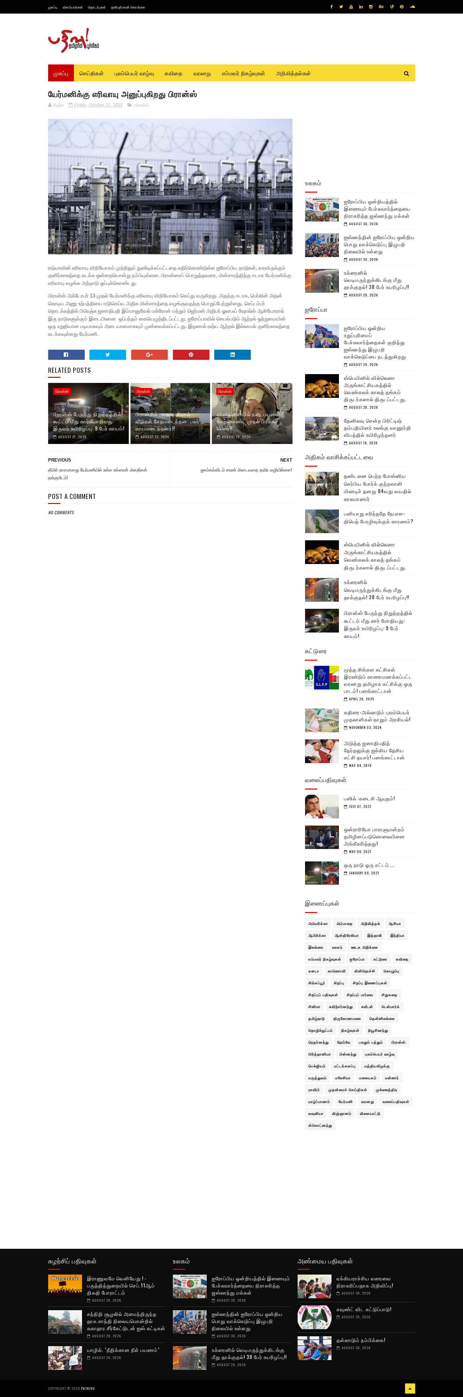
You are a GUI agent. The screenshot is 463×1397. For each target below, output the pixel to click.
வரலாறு (202, 73)
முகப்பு (53, 6)
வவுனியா (316, 1113)
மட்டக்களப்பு (345, 1065)
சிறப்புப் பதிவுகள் (323, 994)
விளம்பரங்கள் (73, 6)
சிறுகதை (390, 994)
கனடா (313, 970)
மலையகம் (368, 1077)
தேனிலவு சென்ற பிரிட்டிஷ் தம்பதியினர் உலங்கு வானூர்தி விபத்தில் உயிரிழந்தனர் (377, 427)
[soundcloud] (412, 7)
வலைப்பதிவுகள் (396, 1101)
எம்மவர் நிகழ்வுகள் (243, 73)
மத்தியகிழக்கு (377, 1065)
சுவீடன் (367, 1006)
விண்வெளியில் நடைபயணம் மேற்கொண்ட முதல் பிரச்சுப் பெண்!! (249, 421)
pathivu (88, 1388)
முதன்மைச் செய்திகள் (347, 1089)
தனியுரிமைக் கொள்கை (128, 6)
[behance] (381, 7)
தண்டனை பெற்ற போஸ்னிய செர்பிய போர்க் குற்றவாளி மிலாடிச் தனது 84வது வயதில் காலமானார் (377, 487)
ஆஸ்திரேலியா (347, 935)
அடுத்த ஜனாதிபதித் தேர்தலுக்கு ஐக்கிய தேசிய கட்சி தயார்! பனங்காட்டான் (374, 750)
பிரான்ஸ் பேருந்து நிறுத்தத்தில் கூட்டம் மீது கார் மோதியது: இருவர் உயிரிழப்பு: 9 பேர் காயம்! (88, 421)
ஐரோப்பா (357, 959)
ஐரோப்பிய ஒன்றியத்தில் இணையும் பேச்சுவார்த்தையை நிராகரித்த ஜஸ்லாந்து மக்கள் (377, 208)
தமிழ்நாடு (316, 1018)
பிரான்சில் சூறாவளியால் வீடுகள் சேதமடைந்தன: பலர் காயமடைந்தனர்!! (168, 421)
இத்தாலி (374, 935)
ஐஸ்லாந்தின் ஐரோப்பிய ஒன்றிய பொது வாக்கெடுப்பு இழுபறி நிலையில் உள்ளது (379, 244)
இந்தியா (397, 935)
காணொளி (337, 970)
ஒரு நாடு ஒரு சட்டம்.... (369, 864)
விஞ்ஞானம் (341, 1113)
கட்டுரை (380, 959)
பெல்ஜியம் (317, 1065)
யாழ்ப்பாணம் (319, 1101)
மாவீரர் (314, 1089)
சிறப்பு (339, 982)
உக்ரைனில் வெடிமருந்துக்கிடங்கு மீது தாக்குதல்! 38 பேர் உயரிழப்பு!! (376, 279)
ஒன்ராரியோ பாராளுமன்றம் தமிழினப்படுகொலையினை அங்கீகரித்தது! (374, 836)
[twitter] (341, 7)
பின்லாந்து (348, 1053)
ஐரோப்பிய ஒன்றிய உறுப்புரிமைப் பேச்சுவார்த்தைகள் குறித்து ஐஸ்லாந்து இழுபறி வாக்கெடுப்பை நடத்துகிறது (375, 342)
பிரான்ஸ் (141, 105)
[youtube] (351, 7)
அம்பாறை (345, 923)
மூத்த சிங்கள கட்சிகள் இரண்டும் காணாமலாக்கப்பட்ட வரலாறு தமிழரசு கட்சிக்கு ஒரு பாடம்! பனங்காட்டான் (378, 679)
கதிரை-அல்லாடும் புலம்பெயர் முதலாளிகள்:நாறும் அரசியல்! (377, 715)
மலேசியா (343, 1077)
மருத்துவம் (317, 1077)
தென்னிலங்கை (382, 1018)
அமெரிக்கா (318, 923)
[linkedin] (361, 7)
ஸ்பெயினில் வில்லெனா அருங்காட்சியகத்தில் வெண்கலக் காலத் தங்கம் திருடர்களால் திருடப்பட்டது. (375, 388)
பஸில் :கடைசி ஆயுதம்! (369, 798)
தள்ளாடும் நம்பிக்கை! (361, 1339)
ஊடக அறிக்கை (364, 947)
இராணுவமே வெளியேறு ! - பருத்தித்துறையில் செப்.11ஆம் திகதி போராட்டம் (121, 1285)
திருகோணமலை (347, 1018)
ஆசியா (395, 923)
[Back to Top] (410, 1388)
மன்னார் (392, 1077)
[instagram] (371, 7)
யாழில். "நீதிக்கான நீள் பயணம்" (123, 1349)
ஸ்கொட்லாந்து (320, 1125)
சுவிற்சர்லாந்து (341, 1006)
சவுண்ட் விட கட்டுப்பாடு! (364, 1309)
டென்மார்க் (391, 1006)
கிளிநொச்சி (365, 970)
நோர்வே (343, 1042)
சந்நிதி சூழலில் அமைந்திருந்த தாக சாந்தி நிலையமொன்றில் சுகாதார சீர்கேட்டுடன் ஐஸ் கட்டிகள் (126, 1321)
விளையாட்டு (370, 1113)
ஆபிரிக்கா (317, 935)
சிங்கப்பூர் (316, 982)
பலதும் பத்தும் (371, 1042)
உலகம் (337, 947)
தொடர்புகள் (97, 6)
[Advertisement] (170, 680)
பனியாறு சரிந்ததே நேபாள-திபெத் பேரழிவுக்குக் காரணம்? (379, 517)
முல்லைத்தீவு (386, 1089)
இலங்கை (316, 947)
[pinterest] (402, 7)
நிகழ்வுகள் (350, 1030)
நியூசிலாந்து (378, 1030)
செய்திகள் (91, 73)
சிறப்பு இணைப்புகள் (370, 982)
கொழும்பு (392, 970)
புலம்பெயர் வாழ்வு (134, 73)
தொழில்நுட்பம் (320, 1030)
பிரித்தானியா (319, 1053)
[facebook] (331, 7)
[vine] (392, 7)
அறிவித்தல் (370, 923)
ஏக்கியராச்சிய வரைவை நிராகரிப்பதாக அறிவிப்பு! (365, 1281)
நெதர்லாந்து (318, 1042)
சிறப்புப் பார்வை (360, 994)
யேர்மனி (346, 1101)
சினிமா (314, 1006)
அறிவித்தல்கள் (293, 73)
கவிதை (174, 73)
